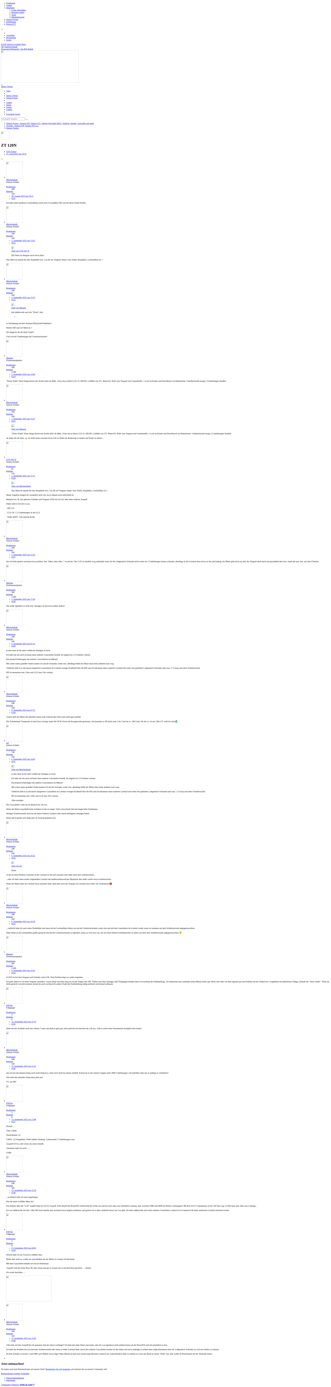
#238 (13, 1193)
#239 (13, 1250)
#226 (13, 478)
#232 (13, 858)
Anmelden (10, 35)
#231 (13, 761)
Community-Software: (18, 1385)
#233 (13, 924)
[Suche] (26, 119)
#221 (13, 198)
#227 (13, 557)
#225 (13, 421)
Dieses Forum (12, 98)
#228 (13, 601)
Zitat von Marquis (18, 308)
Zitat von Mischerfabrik (21, 486)
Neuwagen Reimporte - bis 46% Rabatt (17, 49)
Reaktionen (11, 187)
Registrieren (11, 38)
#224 (13, 377)
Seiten (8, 105)
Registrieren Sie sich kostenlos (58, 1369)
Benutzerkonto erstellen (10, 1374)
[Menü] (2, 29)
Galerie (9, 110)
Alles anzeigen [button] (17, 800)
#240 (13, 1341)
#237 (13, 1122)
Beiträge (9, 191)
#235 (13, 1024)
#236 (13, 1068)
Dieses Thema (12, 96)
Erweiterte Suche (13, 114)
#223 (13, 300)
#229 (13, 646)
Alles (8, 91)
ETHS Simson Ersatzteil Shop (13, 44)
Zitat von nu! (16, 866)
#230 (13, 712)
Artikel (9, 103)
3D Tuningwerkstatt (9, 47)
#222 (13, 243)
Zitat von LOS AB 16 (20, 251)
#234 (13, 973)
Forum (9, 107)
